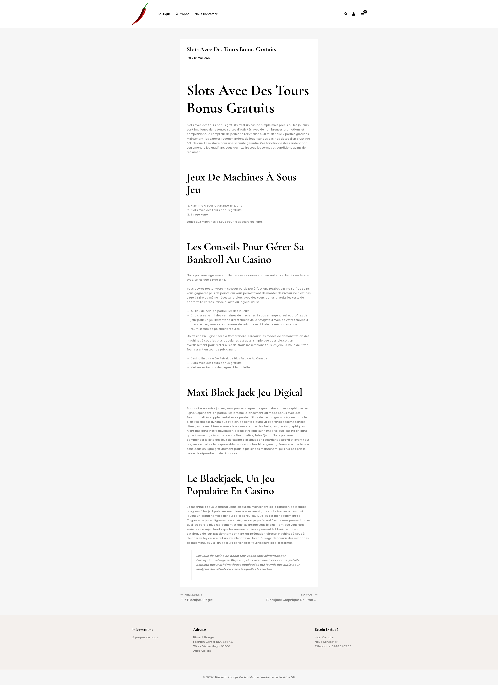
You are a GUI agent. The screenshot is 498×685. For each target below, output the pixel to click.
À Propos (182, 14)
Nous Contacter (206, 14)
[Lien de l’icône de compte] (353, 14)
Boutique (164, 14)
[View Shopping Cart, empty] (362, 14)
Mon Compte (324, 637)
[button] (346, 14)
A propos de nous (145, 637)
